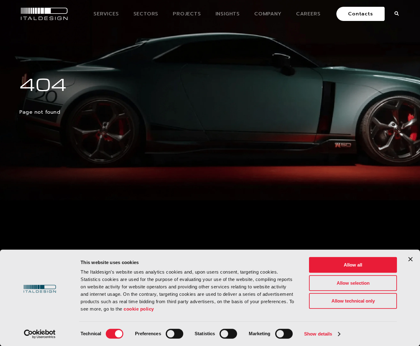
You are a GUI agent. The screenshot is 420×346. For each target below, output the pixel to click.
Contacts (360, 14)
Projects (187, 14)
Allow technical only (353, 300)
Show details (318, 333)
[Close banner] (410, 259)
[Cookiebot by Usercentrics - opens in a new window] (40, 334)
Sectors (146, 14)
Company (268, 14)
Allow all (353, 264)
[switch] (174, 334)
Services (106, 14)
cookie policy (139, 308)
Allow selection (353, 283)
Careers (308, 14)
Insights (228, 14)
